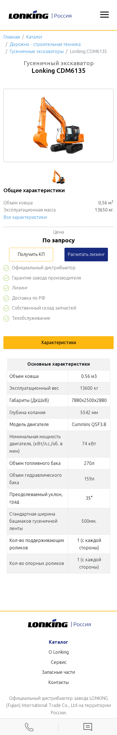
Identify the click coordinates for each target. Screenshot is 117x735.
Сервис (58, 662)
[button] (104, 15)
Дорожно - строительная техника (45, 44)
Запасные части (58, 672)
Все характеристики (25, 217)
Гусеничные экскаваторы (37, 51)
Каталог (34, 36)
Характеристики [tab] (58, 342)
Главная (11, 36)
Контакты (58, 682)
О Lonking (59, 651)
